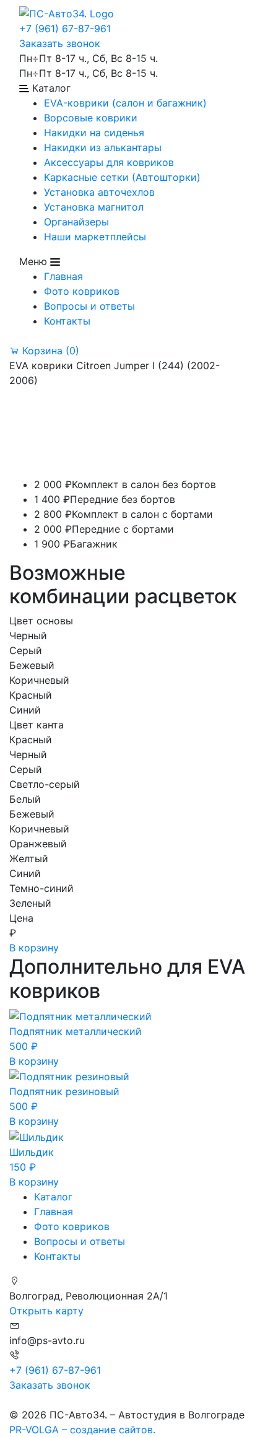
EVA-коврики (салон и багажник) (125, 103)
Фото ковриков (81, 291)
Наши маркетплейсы (95, 236)
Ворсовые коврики (90, 117)
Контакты (67, 321)
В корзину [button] (34, 1061)
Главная (63, 276)
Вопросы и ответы (89, 306)
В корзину (34, 947)
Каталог (53, 1196)
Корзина (49, 350)
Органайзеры (76, 222)
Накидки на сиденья (94, 132)
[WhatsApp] (10, 1400)
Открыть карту (46, 1310)
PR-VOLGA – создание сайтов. (82, 1429)
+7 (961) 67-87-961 (65, 28)
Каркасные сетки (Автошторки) (122, 177)
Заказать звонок (59, 43)
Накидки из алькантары (103, 147)
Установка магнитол (94, 207)
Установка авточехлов (99, 192)
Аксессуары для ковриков (109, 162)
